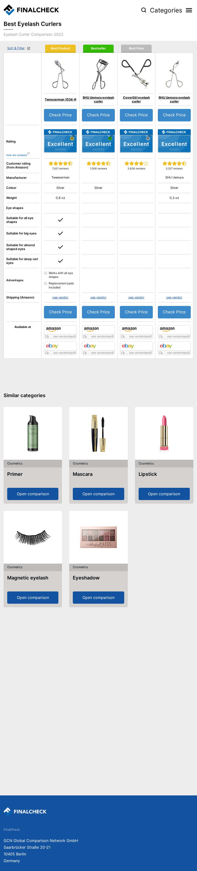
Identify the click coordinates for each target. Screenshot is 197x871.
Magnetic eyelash (27, 578)
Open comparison (33, 493)
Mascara (82, 474)
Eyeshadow (86, 578)
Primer (15, 474)
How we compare (16, 155)
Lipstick (148, 474)
